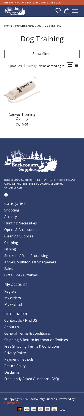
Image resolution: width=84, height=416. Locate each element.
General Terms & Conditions (27, 333)
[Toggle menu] (75, 10)
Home (8, 25)
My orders (12, 297)
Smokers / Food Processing (26, 255)
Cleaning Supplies (18, 236)
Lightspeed (11, 403)
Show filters (42, 53)
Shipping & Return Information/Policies (36, 339)
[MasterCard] (20, 409)
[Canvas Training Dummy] (22, 92)
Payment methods (19, 359)
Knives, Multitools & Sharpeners (30, 262)
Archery (10, 216)
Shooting (11, 210)
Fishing (10, 249)
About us (11, 326)
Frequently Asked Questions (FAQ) (31, 378)
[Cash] (40, 409)
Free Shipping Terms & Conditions (32, 346)
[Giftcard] (47, 409)
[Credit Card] (54, 409)
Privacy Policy (15, 352)
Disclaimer (12, 372)
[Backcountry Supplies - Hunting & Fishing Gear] (14, 10)
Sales (8, 268)
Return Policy (15, 365)
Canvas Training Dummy (22, 116)
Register (11, 291)
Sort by (32, 66)
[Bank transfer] (33, 409)
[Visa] (27, 409)
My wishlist (13, 304)
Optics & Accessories (20, 229)
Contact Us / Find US (20, 320)
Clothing (11, 242)
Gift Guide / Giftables (21, 275)
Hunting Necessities (28, 25)
